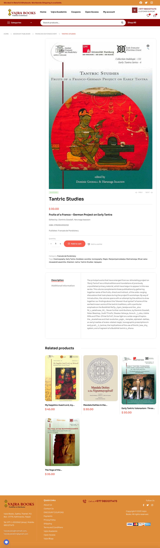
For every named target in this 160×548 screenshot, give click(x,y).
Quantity (52, 239)
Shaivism (70, 262)
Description (57, 280)
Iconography (97, 259)
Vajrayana (98, 262)
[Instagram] (152, 2)
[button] (148, 47)
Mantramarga (131, 259)
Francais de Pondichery (46, 34)
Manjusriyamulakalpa (117, 259)
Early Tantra (70, 259)
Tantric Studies (87, 262)
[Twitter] (146, 2)
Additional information (63, 285)
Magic (105, 259)
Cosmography (59, 259)
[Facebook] (141, 2)
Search (122, 23)
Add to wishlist (96, 244)
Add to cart (76, 244)
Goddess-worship (83, 259)
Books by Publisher (21, 34)
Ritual (140, 259)
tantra (77, 262)
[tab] (63, 280)
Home (6, 34)
